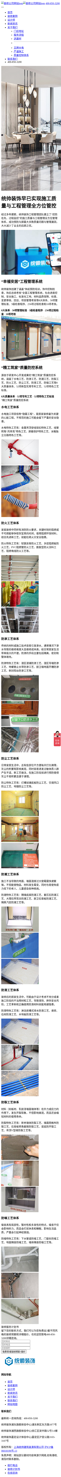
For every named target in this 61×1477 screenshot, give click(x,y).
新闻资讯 (13, 23)
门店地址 (19, 31)
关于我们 (13, 1396)
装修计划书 (14, 1469)
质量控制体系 (21, 55)
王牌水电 (19, 47)
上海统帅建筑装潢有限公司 (29, 1447)
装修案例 (13, 16)
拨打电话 (13, 1465)
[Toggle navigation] (2, 7)
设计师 (11, 20)
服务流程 (19, 35)
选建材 (17, 38)
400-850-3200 (53, 3)
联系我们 (13, 59)
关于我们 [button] (13, 27)
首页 (10, 12)
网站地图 (13, 1404)
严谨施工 (19, 51)
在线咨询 (13, 1473)
